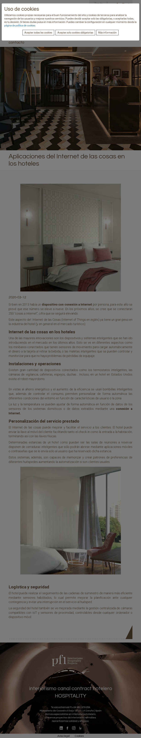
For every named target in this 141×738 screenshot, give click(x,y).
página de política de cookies (19, 25)
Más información (107, 32)
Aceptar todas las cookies (38, 32)
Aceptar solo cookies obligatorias (75, 32)
